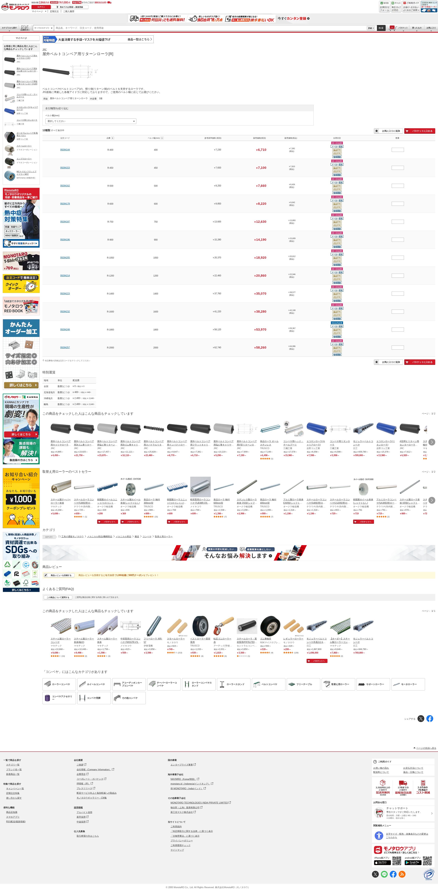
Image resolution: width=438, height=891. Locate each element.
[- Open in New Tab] (383, 788)
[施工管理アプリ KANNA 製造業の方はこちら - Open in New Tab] (21, 463)
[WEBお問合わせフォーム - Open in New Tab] (384, 6)
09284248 (65, 329)
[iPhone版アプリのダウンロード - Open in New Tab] (387, 861)
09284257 (65, 347)
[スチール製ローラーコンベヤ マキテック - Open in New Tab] (61, 626)
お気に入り (431, 28)
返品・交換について (413, 772)
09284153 (65, 167)
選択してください (56, 121)
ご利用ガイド (384, 761)
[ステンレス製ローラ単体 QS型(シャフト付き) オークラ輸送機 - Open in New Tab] (247, 487)
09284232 (65, 311)
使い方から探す (14, 798)
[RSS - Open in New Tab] (402, 877)
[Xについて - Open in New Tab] (375, 877)
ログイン (41, 7)
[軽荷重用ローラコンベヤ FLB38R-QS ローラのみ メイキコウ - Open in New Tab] (200, 487)
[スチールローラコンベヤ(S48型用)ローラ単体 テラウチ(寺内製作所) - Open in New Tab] (317, 487)
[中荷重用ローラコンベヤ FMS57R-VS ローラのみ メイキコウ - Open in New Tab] (130, 626)
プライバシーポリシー (182, 840)
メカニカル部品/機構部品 (99, 536)
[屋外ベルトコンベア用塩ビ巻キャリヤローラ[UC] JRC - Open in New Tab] (224, 429)
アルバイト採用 (84, 812)
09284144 (65, 149)
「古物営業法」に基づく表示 (185, 836)
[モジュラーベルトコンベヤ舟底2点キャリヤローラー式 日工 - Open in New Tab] (317, 626)
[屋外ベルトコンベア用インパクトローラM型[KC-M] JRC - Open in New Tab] (177, 429)
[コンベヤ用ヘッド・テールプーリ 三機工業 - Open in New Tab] (293, 429)
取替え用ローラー (164, 536)
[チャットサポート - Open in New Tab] (396, 6)
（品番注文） (24, 28)
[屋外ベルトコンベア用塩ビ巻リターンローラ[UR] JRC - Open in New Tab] (107, 429)
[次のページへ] (431, 442)
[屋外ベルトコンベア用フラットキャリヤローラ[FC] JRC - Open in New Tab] (200, 429)
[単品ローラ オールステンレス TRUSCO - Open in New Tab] (270, 429)
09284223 (65, 293)
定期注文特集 (13, 793)
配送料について (381, 772)
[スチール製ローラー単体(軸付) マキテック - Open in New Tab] (84, 626)
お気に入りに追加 (391, 131)
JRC (44, 49)
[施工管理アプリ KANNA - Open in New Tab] (21, 437)
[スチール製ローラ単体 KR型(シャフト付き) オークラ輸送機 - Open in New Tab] (410, 487)
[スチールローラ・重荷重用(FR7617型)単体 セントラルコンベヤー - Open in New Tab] (247, 626)
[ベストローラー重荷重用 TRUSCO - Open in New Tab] (200, 626)
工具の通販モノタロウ (72, 536)
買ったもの (417, 28)
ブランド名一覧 (14, 769)
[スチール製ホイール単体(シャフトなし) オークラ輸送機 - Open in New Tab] (130, 487)
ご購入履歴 (68, 11)
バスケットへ (109, 522)
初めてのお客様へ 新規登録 (71, 7)
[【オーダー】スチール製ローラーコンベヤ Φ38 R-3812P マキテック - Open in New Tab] (340, 626)
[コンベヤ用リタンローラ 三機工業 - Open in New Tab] (340, 429)
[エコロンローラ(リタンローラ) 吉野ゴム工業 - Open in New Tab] (386, 429)
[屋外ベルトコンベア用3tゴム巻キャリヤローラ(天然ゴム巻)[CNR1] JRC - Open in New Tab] (130, 429)
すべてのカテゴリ (41, 28)
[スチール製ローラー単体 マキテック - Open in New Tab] (107, 626)
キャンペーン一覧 (15, 788)
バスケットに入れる (423, 131)
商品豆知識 (11, 812)
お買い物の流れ (381, 768)
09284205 (65, 257)
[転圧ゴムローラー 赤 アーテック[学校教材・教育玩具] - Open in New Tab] (224, 626)
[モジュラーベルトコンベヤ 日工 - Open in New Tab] (363, 429)
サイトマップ (177, 850)
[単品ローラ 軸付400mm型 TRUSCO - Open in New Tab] (270, 487)
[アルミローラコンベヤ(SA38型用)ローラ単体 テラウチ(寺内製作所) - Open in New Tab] (386, 487)
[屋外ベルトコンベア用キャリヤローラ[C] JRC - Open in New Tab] (61, 429)
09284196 (65, 239)
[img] (16, 7)
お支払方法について (413, 768)
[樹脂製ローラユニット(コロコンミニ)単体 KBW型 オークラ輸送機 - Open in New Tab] (177, 487)
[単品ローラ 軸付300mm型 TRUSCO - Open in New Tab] (154, 487)
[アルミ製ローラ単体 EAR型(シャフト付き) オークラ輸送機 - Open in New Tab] (293, 487)
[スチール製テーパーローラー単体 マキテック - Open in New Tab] (61, 487)
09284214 (65, 275)
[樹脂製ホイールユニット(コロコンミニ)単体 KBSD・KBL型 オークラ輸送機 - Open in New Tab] (107, 487)
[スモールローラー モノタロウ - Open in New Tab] (177, 626)
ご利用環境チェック (181, 845)
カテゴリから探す (9, 28)
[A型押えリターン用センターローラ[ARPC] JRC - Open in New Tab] (410, 429)
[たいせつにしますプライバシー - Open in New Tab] (429, 874)
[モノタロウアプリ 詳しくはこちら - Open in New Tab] (403, 849)
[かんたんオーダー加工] (21, 388)
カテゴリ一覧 (13, 764)
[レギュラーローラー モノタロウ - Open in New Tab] (293, 626)
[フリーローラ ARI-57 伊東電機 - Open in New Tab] (154, 626)
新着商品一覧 (13, 774)
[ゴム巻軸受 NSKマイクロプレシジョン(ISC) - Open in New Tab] (270, 626)
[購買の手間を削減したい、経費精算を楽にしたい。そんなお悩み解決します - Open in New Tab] (238, 553)
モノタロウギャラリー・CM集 (92, 797)
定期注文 (54, 11)
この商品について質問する (58, 597)
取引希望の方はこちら (88, 836)
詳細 (370, 28)
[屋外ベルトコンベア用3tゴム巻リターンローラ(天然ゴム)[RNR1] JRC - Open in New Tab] (84, 429)
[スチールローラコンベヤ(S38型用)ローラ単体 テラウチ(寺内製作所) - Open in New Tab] (84, 487)
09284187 (65, 221)
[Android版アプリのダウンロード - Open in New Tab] (419, 861)
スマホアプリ (13, 817)
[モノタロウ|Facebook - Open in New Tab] (393, 877)
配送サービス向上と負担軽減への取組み (97, 793)
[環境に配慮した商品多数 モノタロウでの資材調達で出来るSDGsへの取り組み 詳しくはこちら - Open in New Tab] (21, 591)
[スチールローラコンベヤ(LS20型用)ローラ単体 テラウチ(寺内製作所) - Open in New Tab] (340, 487)
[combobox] (210, 28)
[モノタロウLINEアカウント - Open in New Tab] (384, 877)
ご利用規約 (176, 826)
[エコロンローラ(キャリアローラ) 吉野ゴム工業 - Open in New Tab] (317, 429)
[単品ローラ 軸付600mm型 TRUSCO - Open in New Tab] (224, 487)
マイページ (37, 11)
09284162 (65, 185)
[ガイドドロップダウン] (411, 8)
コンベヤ (147, 536)
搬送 (137, 536)
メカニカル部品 (123, 536)
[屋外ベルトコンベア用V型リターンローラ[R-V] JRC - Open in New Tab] (247, 429)
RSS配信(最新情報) (15, 821)
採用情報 (78, 807)
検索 (381, 28)
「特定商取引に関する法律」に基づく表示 (192, 831)
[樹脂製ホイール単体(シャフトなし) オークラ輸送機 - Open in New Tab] (363, 487)
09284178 (65, 203)
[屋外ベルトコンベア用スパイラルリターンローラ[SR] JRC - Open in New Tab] (154, 429)
